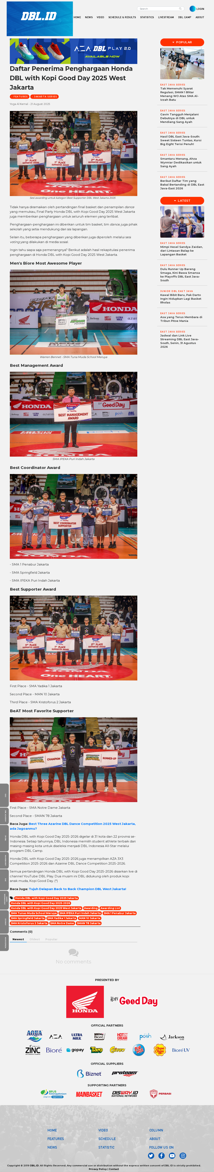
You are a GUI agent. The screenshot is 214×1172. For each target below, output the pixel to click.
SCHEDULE (107, 1139)
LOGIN (200, 8)
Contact (114, 1169)
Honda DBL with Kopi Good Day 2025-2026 (40, 903)
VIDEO (100, 17)
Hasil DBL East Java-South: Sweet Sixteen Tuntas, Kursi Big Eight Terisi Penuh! (180, 140)
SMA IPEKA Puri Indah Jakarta (80, 913)
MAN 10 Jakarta (89, 918)
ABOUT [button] (200, 17)
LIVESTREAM (166, 17)
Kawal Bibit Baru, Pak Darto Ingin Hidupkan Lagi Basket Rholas (180, 298)
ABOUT (154, 1139)
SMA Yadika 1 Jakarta (61, 918)
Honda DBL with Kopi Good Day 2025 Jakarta (46, 898)
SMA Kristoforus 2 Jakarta (29, 923)
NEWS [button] (89, 17)
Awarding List (110, 908)
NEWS (52, 1147)
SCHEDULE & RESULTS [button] (122, 17)
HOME (77, 17)
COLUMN (156, 1130)
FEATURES (55, 1139)
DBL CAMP (184, 17)
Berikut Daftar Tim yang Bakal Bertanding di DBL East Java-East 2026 (182, 184)
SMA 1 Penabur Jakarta (120, 913)
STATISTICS (147, 17)
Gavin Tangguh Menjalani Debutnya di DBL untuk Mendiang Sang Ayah (179, 118)
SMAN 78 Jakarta (89, 923)
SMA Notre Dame (62, 923)
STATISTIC (106, 1147)
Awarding (91, 908)
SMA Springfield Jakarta (28, 918)
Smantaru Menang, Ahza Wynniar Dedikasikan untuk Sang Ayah (180, 162)
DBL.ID (34, 1165)
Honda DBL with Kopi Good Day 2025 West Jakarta (46, 908)
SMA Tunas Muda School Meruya (34, 913)
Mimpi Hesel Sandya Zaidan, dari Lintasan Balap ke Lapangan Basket (181, 250)
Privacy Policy (98, 1169)
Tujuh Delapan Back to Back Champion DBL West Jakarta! (77, 889)
